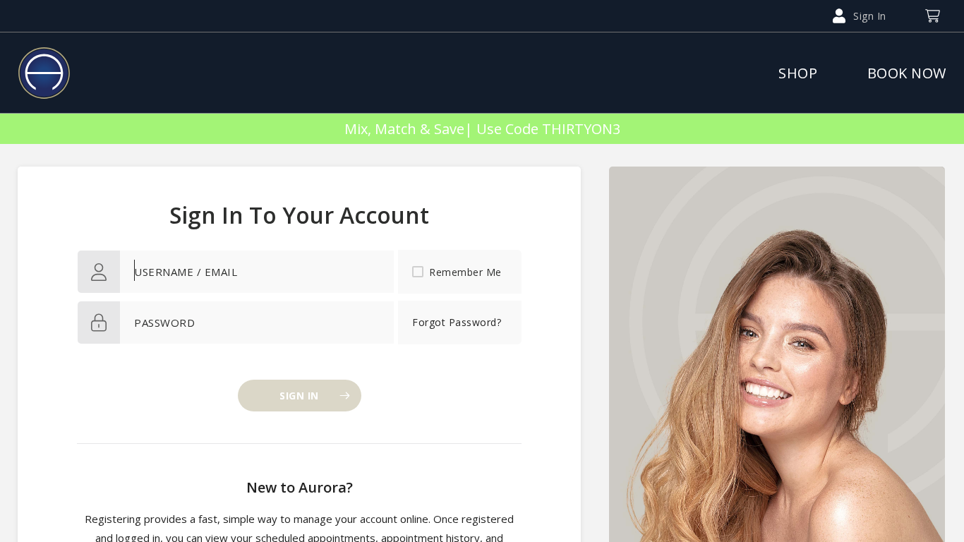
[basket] (932, 15)
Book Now (906, 73)
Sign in (299, 395)
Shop (797, 73)
